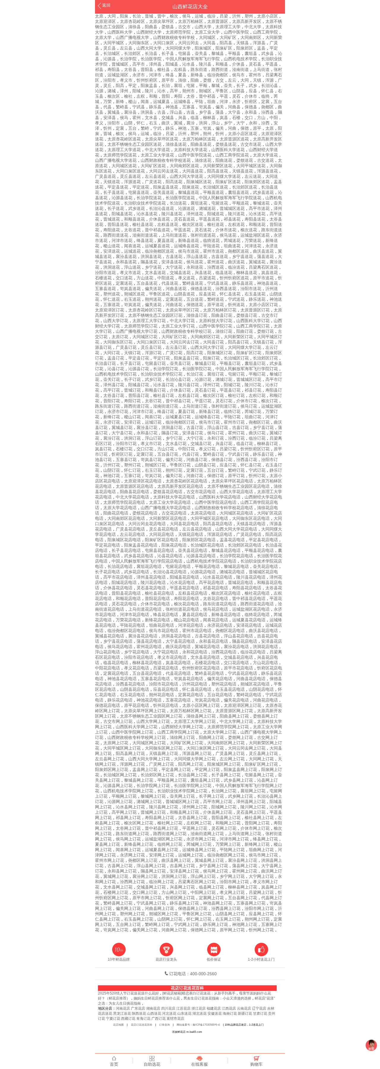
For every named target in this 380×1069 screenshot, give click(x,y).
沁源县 (109, 58)
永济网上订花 (132, 855)
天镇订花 (132, 352)
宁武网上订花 (186, 924)
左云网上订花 (232, 758)
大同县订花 (213, 342)
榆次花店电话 (186, 603)
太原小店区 (267, 16)
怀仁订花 (132, 470)
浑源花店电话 (219, 534)
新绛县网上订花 (138, 844)
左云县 (126, 48)
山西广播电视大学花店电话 (166, 507)
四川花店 (168, 1008)
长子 (240, 85)
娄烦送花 (244, 160)
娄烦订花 (265, 331)
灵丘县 (109, 48)
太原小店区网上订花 (201, 705)
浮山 (215, 123)
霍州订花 (236, 432)
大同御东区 (138, 42)
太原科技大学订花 (215, 320)
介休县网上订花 (217, 812)
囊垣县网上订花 (205, 780)
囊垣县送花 (238, 192)
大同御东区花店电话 (251, 518)
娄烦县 (168, 26)
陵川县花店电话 (250, 577)
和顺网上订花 (228, 823)
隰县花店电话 (244, 641)
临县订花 (244, 443)
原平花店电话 (136, 705)
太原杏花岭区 (132, 21)
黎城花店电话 (236, 566)
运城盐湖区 (117, 74)
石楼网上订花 (115, 892)
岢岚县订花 (151, 459)
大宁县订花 (122, 432)
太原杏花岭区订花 (145, 310)
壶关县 (201, 53)
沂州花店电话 (194, 684)
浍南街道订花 (165, 406)
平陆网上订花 (232, 849)
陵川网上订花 (252, 806)
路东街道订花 (107, 406)
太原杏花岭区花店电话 (186, 481)
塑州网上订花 (132, 913)
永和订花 (215, 438)
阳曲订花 (244, 331)
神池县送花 (267, 283)
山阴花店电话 (261, 689)
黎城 (215, 85)
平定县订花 (138, 358)
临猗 (265, 96)
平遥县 (271, 64)
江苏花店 (183, 1008)
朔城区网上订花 (163, 913)
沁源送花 (186, 208)
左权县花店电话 (192, 593)
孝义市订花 (151, 443)
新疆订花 (245, 1013)
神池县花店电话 (122, 678)
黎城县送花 (188, 192)
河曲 (232, 128)
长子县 (168, 53)
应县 (253, 90)
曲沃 (166, 123)
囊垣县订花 (255, 363)
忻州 (107, 128)
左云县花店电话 (196, 529)
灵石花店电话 (124, 603)
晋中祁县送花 (157, 229)
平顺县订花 (230, 363)
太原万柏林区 (190, 21)
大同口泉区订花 (151, 342)
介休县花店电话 (117, 587)
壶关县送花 (163, 192)
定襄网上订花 (211, 897)
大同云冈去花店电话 (147, 523)
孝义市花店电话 (171, 657)
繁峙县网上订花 (117, 903)
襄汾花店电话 (236, 646)
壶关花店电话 (265, 566)
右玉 (153, 123)
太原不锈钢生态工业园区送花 (134, 144)
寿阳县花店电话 (246, 587)
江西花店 (229, 1008)
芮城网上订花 (198, 844)
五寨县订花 (126, 459)
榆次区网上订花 (138, 823)
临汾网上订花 (161, 881)
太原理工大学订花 (149, 320)
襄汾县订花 (147, 427)
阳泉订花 (211, 358)
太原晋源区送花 (234, 139)
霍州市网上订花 (109, 860)
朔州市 (188, 90)
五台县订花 (167, 454)
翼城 (178, 123)
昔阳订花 (111, 400)
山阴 (128, 123)
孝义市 (126, 80)
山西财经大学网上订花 (182, 726)
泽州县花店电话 (151, 577)
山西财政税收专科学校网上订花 (136, 737)
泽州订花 (211, 384)
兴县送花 (203, 272)
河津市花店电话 (134, 614)
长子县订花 (130, 363)
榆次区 (113, 96)
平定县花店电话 (263, 539)
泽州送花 (194, 213)
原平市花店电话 (238, 668)
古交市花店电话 (201, 491)
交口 (249, 117)
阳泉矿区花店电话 (161, 539)
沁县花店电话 (169, 555)
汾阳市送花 (105, 272)
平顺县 (234, 53)
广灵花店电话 (248, 534)
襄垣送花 (199, 203)
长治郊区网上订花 (157, 774)
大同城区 (207, 37)
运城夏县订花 (178, 416)
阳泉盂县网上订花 (240, 769)
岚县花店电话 (178, 662)
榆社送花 (215, 224)
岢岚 (207, 128)
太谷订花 (153, 400)
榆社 (128, 96)
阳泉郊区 (244, 48)
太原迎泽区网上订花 (242, 705)
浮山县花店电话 (238, 636)
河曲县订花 (196, 459)
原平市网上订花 (147, 897)
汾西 (265, 123)
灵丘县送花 (130, 176)
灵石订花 (224, 400)
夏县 (182, 74)
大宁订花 (194, 438)
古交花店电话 (174, 513)
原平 (257, 128)
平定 (132, 85)
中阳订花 (186, 448)
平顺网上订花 (124, 796)
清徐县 (134, 26)
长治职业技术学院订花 (161, 374)
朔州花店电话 (161, 694)
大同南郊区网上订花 (226, 742)
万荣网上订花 (228, 844)
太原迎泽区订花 (109, 310)
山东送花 (184, 1013)
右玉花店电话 (132, 694)
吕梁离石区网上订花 (197, 881)
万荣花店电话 (128, 619)
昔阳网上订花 (257, 823)
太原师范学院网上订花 (228, 726)
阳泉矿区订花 (248, 352)
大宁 (240, 123)
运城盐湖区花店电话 (251, 609)
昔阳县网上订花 (225, 817)
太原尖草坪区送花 (161, 139)
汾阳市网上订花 (234, 881)
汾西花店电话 (223, 652)
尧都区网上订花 (142, 860)
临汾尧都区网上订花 (226, 855)
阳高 (120, 85)
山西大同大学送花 (186, 176)
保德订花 (215, 475)
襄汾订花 (111, 438)
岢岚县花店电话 (188, 678)
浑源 (269, 80)
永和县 (251, 112)
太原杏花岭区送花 (124, 139)
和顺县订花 (155, 390)
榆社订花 (236, 395)
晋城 (149, 16)
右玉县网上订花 (138, 919)
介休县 (238, 64)
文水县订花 (176, 443)
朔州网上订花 (257, 919)
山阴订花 (111, 470)
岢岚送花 (132, 304)
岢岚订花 (153, 475)
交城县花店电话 (238, 657)
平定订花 (161, 358)
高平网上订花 (124, 812)
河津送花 (253, 245)
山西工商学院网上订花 (178, 732)
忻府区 (251, 101)
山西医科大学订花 (253, 320)
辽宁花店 (259, 1008)
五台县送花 (147, 283)
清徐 (182, 80)
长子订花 (132, 379)
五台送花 (194, 299)
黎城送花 (261, 203)
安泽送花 (111, 251)
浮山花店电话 (107, 652)
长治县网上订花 (192, 774)
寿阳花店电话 (186, 598)
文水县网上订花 (117, 887)
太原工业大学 (207, 32)
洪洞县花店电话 (176, 636)
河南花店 (123, 1008)
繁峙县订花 (213, 454)
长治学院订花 (165, 368)
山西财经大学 (149, 32)
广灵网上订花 (161, 764)
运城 (199, 16)
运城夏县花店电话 (248, 619)
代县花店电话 (178, 673)
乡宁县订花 (263, 427)
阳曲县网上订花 (234, 716)
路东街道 (199, 69)
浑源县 (259, 42)
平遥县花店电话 (184, 587)
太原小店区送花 (242, 133)
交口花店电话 (236, 662)
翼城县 (113, 112)
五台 (132, 128)
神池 (182, 128)
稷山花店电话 (186, 619)
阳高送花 (174, 181)
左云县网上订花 (109, 758)
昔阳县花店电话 (126, 593)
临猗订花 (232, 411)
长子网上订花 (211, 796)
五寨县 (188, 106)
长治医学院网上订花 (192, 785)
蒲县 (220, 112)
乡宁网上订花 (232, 876)
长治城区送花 (215, 187)
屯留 (190, 85)
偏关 (220, 106)
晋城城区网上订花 (182, 801)
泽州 (124, 90)
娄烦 (207, 80)
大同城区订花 (144, 336)
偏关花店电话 (219, 678)
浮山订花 (153, 438)
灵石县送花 (184, 219)
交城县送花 (180, 272)
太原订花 (120, 336)
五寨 (195, 128)
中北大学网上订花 (236, 721)
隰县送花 (149, 261)
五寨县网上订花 (250, 903)
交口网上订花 (144, 892)
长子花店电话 (107, 571)
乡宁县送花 (242, 256)
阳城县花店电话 (184, 577)
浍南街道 (240, 69)
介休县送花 (159, 219)
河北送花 (169, 1013)
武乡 (253, 85)
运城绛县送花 (186, 245)
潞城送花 (207, 208)
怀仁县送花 (230, 294)
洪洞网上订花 (174, 876)
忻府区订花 (122, 454)
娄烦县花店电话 (167, 491)
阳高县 (226, 42)
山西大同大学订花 (207, 347)
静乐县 (155, 106)
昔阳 (166, 96)
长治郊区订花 (265, 358)
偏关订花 (174, 459)
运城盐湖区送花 (255, 235)
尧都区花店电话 (230, 630)
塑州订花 (132, 465)
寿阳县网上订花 (159, 817)
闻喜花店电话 (215, 619)
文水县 (151, 117)
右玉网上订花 (228, 919)
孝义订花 (207, 448)
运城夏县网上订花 (161, 849)
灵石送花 (203, 229)
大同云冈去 (188, 42)
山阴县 (238, 90)
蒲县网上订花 (244, 865)
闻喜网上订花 (128, 849)
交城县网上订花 (151, 887)
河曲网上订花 (174, 929)
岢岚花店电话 (207, 700)
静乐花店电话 (119, 700)
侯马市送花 (188, 251)
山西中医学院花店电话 (215, 502)
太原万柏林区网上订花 (190, 710)
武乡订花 (153, 379)
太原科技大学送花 (190, 149)
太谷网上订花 (128, 828)
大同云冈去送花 (163, 171)
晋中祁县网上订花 (161, 828)
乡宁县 (205, 112)
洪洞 (203, 123)
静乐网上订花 (215, 924)
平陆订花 (232, 416)
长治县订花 (105, 363)
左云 (232, 80)
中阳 (274, 117)
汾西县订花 (246, 459)
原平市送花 (263, 277)
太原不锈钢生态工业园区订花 (155, 315)
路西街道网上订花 (169, 833)
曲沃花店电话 (178, 646)
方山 (261, 117)
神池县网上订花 (217, 903)
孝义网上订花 (232, 892)
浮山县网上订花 (151, 865)
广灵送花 (153, 181)
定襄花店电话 (115, 673)
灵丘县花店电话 (163, 529)
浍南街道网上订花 (207, 833)
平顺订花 (257, 374)
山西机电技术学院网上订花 (128, 790)
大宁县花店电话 (180, 641)
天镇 (257, 80)
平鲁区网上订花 (196, 913)
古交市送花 (250, 144)
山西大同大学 (149, 48)
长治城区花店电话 (207, 545)
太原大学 (103, 37)
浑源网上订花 (132, 764)
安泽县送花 (172, 261)
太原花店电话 (203, 513)
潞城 (111, 90)
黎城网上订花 (153, 796)
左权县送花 (167, 224)
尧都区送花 (238, 251)
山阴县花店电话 (134, 689)
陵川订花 (253, 384)
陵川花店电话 (153, 582)
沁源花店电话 (203, 571)
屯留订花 (236, 374)
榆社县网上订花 (259, 817)
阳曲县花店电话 (134, 491)
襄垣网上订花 (252, 790)
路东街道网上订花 (132, 833)
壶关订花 (111, 379)
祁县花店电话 (215, 587)
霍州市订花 (234, 422)
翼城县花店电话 (109, 636)
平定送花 (140, 187)
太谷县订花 (113, 395)
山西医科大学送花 (228, 149)
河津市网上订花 (234, 839)
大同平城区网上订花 (122, 748)
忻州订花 (257, 475)
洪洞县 (147, 112)
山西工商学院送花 (232, 155)
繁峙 (145, 128)
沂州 (236, 16)
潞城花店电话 (232, 571)
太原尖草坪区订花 (182, 310)
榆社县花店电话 (159, 593)
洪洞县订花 (172, 427)
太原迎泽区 (105, 21)
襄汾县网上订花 (242, 860)
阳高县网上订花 (130, 753)
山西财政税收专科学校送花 (166, 160)
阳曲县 (151, 26)
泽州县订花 (113, 384)
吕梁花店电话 (165, 668)
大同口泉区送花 (130, 171)
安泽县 (109, 117)
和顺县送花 (134, 219)
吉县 (190, 112)
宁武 (157, 128)
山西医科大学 (119, 32)
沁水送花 (257, 213)
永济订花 (111, 422)
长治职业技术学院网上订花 (182, 790)
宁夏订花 (113, 1018)
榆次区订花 (213, 395)
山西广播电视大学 (132, 37)
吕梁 (224, 16)
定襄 (265, 101)
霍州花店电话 (149, 646)
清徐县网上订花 (201, 716)
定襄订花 (145, 454)
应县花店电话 (165, 689)
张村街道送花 (203, 235)
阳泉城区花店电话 (124, 539)
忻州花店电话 (165, 705)
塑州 (249, 16)
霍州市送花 (213, 251)
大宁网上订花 (261, 876)
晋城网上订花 (153, 812)
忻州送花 (236, 304)
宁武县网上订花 (151, 903)
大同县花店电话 (184, 523)
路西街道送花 (115, 235)
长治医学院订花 (196, 368)
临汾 (211, 16)
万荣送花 (253, 240)
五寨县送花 (105, 288)
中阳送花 (165, 277)
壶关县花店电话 (192, 550)
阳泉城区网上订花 (223, 764)
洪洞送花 (111, 267)
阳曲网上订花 (211, 737)
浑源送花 (132, 181)
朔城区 (205, 90)
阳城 (136, 90)
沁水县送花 (147, 213)
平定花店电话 (107, 545)
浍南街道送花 (144, 235)
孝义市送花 (130, 272)
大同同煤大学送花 (223, 176)
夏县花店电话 (194, 614)
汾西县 (267, 112)
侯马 (186, 16)
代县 (107, 106)
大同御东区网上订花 (163, 748)
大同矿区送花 (153, 165)
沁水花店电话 (182, 582)
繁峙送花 (215, 299)
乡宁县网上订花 (213, 865)
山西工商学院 (265, 32)
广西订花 (158, 1018)
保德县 (251, 106)
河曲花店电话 (265, 700)
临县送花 (224, 272)
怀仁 (141, 123)
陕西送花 (139, 1013)
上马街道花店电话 (145, 609)
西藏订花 (128, 1018)
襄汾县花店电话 (142, 636)
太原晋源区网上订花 (234, 710)
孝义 (99, 123)
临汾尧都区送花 (159, 251)
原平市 (168, 80)
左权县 (180, 69)
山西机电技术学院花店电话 (211, 561)
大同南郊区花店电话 (126, 518)
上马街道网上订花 (244, 833)
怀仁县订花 (250, 465)
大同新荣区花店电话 (167, 518)
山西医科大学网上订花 (136, 726)
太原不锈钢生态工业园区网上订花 (151, 716)
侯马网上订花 (128, 839)
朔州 (207, 133)
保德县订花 (221, 459)
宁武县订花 (238, 454)
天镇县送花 (242, 171)
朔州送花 (153, 299)
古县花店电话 (207, 636)
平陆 (199, 101)
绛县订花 (165, 411)
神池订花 (111, 475)
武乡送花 (136, 208)
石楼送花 (103, 277)
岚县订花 (103, 448)
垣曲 (211, 101)
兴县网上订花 (182, 887)
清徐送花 (203, 160)
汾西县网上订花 (225, 908)
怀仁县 (267, 90)
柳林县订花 (267, 443)
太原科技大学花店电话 (174, 497)
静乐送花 (257, 299)
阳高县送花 (217, 171)
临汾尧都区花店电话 (126, 630)
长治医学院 (151, 58)
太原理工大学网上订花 (195, 721)
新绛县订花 (209, 411)
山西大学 (203, 26)
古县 (161, 112)
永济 (236, 101)
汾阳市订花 (126, 443)
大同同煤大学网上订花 (195, 758)
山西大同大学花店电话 (236, 529)
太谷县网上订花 (192, 817)
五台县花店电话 (147, 673)
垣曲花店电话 (161, 625)
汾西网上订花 (132, 881)
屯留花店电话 (178, 566)
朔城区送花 (134, 294)
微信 (371, 1046)
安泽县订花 (192, 432)
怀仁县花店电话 (196, 689)
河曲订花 (194, 475)
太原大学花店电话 (120, 507)
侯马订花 (248, 406)
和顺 (153, 96)
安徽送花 (215, 1013)
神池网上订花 (244, 924)
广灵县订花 (126, 347)
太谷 (190, 96)
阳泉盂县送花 (165, 187)
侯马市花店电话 (163, 630)
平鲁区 (222, 90)
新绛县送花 (188, 240)
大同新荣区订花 (238, 336)
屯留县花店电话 (159, 550)
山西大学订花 (115, 320)
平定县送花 (117, 187)
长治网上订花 (223, 790)
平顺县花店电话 (259, 550)
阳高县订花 (238, 342)
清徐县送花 (176, 144)
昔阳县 (147, 69)
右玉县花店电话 (230, 689)
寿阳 (178, 96)
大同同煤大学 (178, 48)
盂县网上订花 (144, 769)
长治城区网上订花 (120, 774)
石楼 (236, 117)
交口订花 (145, 448)
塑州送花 (111, 294)
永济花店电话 (219, 625)
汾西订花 (236, 438)
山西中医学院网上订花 (132, 732)
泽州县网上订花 (250, 801)
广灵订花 (174, 352)
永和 (253, 123)
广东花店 (138, 1008)
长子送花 (115, 208)
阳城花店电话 (124, 582)
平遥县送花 (209, 219)
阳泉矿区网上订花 (261, 764)
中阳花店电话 (107, 668)
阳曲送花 (224, 160)
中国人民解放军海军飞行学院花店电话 (147, 561)
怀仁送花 (111, 299)
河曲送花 (174, 304)
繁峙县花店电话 (209, 673)
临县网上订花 (211, 887)
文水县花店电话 (205, 657)
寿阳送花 (111, 229)
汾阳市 (109, 80)
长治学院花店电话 (236, 555)
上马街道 (261, 69)
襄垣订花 (215, 374)
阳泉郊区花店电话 (199, 539)
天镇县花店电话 (250, 523)
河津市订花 (142, 411)
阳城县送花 (122, 213)
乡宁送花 (153, 267)
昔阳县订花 (138, 395)
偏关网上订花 (128, 908)
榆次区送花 (192, 224)
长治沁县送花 (161, 208)
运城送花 (132, 251)
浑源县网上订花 (196, 753)
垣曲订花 (253, 416)
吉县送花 (219, 256)
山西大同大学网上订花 (149, 758)
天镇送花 (111, 181)
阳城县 (172, 64)
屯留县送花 (138, 192)
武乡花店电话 (136, 571)
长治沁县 (269, 85)
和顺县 (222, 64)
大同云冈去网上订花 (246, 748)
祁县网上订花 (128, 817)
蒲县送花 (265, 256)
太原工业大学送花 (157, 155)
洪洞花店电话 (265, 646)
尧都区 (267, 106)
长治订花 (194, 374)
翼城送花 (257, 261)
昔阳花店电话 (157, 598)
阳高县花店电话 (217, 523)
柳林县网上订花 (242, 887)
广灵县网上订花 (230, 753)
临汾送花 (236, 267)
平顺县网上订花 (171, 780)
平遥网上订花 (194, 828)
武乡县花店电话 (138, 555)
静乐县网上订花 (184, 903)
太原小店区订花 (263, 304)
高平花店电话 (211, 582)
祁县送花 (232, 219)
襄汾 (190, 123)
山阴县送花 (184, 294)
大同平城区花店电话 (209, 518)
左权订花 (257, 395)
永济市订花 (117, 411)
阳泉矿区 (224, 48)
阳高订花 (194, 352)
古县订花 (194, 427)
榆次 (174, 16)
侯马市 (238, 74)
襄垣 (178, 85)
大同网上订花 (261, 758)
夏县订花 (186, 411)
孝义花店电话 (136, 668)
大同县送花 (192, 171)
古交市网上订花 (117, 721)
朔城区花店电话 (255, 684)
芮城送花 (232, 240)
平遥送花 (182, 229)
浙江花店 (198, 1008)
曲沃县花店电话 (263, 630)
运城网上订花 (190, 855)
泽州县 (155, 64)
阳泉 (124, 16)
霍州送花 (215, 261)
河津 (224, 101)
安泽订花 (132, 422)
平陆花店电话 (132, 625)
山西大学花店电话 (236, 491)
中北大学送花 (157, 149)
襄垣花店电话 (149, 566)
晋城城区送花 (232, 208)
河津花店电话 (190, 625)
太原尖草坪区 (161, 21)
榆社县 (163, 69)
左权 (141, 96)
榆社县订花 (163, 395)
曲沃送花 (236, 261)
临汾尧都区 (217, 74)
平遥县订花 (230, 390)
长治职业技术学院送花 (145, 203)
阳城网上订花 (223, 806)
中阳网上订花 (203, 892)
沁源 (99, 90)
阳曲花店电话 (115, 513)
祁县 (99, 69)
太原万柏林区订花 (219, 310)
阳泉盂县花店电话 (140, 545)
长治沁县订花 (178, 379)
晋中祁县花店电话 (248, 598)
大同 (111, 16)
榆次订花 (269, 400)
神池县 (172, 106)
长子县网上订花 (225, 774)
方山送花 (145, 277)
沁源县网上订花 (117, 785)
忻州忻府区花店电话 (201, 668)
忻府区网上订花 (180, 897)
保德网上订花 (203, 929)
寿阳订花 (132, 400)
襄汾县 (130, 112)
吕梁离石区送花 (263, 267)
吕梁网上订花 (261, 892)
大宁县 (234, 112)
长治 (136, 16)
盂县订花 (115, 358)
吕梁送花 (207, 277)
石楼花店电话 (207, 662)
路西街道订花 (136, 406)
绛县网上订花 (265, 839)
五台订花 (215, 470)
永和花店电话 (194, 652)
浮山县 (176, 112)
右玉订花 (153, 470)
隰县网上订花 (153, 871)
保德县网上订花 (192, 908)
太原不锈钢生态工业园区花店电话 (238, 486)
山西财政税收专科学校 (174, 37)
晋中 (161, 16)
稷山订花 (132, 416)
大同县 (209, 42)
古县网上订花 (119, 865)
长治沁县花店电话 (169, 571)
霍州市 (255, 74)
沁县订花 (115, 368)
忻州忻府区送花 (234, 277)
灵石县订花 (205, 390)
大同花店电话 (161, 534)
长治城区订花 (236, 358)
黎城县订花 (205, 363)
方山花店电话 (265, 662)
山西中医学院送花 (194, 155)
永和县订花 (147, 432)
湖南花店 (153, 1008)
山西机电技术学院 (240, 58)
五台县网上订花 (242, 897)
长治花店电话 (119, 566)
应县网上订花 (261, 913)
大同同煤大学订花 (244, 347)
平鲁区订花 (180, 465)
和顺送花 (257, 224)
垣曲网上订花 (261, 849)
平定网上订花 (207, 769)
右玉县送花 (255, 294)
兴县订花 (224, 443)
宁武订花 (257, 470)
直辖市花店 (175, 1018)
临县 (195, 117)
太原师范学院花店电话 (124, 502)
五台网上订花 (128, 924)
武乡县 (267, 53)
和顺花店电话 (128, 598)
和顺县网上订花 (184, 812)
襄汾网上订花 (144, 876)
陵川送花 (236, 213)
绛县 (170, 74)
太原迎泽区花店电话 (143, 481)
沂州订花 (111, 465)
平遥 (224, 96)
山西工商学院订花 (253, 326)
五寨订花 (132, 475)
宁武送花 (236, 299)
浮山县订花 (217, 427)
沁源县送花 (122, 197)
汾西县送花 (226, 288)
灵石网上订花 (223, 828)
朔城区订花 (155, 465)
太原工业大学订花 (178, 326)
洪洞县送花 (151, 256)
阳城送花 (215, 213)
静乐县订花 (263, 454)
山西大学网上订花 (153, 721)
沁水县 (188, 64)
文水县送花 (155, 272)
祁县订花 (253, 390)
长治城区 (111, 53)
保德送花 (194, 304)
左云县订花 (176, 347)
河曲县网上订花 (159, 908)
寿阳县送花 (255, 219)
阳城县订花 (138, 384)
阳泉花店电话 (174, 545)
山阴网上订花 (169, 919)
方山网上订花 (174, 892)
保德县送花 (201, 288)
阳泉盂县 (149, 85)
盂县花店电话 (232, 539)
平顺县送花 (213, 192)
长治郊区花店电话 (244, 545)
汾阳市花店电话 (138, 657)
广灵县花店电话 (130, 529)
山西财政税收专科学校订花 (186, 331)
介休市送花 (226, 229)
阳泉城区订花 (219, 352)
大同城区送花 (124, 165)
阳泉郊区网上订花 (111, 769)
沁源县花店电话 (201, 555)
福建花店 (214, 1008)
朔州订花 (174, 470)
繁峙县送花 (192, 283)
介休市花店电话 (155, 603)
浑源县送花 (267, 171)
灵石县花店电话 (151, 587)
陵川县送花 (172, 213)
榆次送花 (248, 229)
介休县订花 (180, 390)
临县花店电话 (115, 662)
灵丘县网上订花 (263, 753)
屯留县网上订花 (259, 774)
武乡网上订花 (240, 796)
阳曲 (195, 80)
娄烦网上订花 (240, 737)
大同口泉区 (163, 42)
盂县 (261, 48)
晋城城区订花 (248, 379)
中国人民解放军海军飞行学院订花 (247, 368)
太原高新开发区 (246, 21)
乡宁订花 (174, 438)
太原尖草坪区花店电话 (232, 481)
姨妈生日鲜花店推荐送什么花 (157, 998)
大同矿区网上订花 (186, 742)
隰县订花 (170, 432)
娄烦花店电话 (144, 513)
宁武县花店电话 (242, 673)
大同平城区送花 (250, 165)
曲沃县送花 (263, 251)
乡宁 (228, 123)
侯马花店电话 (215, 609)
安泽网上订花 (161, 855)
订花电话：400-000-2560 (193, 973)
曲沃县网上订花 (176, 860)
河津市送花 (122, 240)
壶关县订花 (180, 363)
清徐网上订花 (182, 737)
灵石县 (255, 64)
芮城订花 (253, 411)
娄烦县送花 (226, 144)
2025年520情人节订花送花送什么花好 (128, 993)
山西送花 (154, 1013)
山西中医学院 (236, 32)
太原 (99, 16)
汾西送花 (215, 267)
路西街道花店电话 (257, 603)
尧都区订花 (259, 422)
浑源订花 (153, 352)
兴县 (182, 117)
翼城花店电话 (207, 646)
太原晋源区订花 (255, 310)
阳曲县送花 (201, 144)
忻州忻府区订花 (255, 448)
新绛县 (197, 74)
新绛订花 (111, 416)
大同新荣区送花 (217, 165)
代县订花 (190, 454)
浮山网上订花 (203, 876)
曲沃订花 (257, 432)
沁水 (161, 90)
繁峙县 (122, 106)
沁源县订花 (138, 368)
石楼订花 (124, 448)
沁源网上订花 (119, 801)
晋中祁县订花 (178, 400)
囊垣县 (251, 53)
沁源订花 (203, 379)
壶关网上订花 (182, 796)
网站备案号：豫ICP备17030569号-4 (198, 1024)
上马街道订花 (194, 406)
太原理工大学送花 (124, 149)
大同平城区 (113, 42)
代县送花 (170, 283)
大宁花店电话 (165, 652)
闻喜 (145, 101)
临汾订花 (257, 438)
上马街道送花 (174, 235)
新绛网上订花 (257, 844)
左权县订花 (188, 395)
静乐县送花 (242, 283)
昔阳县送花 (117, 224)
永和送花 (194, 267)
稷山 (132, 101)
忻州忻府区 (147, 80)
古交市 (184, 26)
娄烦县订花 (246, 315)
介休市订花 (246, 400)
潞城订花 (224, 379)
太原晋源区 (217, 21)
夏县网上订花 (107, 844)
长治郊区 (132, 53)
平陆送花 (211, 245)
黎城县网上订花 (138, 780)
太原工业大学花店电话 (170, 502)
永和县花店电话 (213, 641)
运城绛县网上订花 (199, 849)
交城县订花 (201, 443)
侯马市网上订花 (263, 855)
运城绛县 (182, 101)
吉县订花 (240, 427)
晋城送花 (111, 219)
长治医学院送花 (180, 197)
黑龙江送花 (122, 1013)
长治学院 (128, 58)
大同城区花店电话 (236, 513)
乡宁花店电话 (136, 652)
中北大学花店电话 (132, 497)
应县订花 (228, 465)
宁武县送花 (217, 283)
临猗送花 (211, 240)
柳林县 (209, 117)
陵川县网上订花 (163, 806)
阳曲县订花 (221, 315)
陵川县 (205, 64)
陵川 (149, 90)
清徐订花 (224, 331)
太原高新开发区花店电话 (180, 486)
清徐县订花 (196, 315)
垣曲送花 (232, 245)
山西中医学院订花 (215, 326)
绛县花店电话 (165, 614)
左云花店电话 (132, 534)
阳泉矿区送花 (228, 181)
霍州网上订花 (244, 871)
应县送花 (207, 294)
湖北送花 (199, 1013)
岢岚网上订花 (115, 929)
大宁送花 (174, 267)
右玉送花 (132, 299)
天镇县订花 (263, 342)
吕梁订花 (228, 448)
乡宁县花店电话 (117, 641)
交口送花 (124, 277)
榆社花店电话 (257, 593)
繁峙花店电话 (248, 694)
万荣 (107, 101)
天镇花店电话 (190, 534)
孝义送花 (186, 277)
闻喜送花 (132, 245)
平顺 (203, 85)
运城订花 (153, 422)
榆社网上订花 (169, 823)
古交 (220, 80)
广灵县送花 (105, 176)
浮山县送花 (196, 256)
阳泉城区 (203, 48)
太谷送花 (132, 229)
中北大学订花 (182, 320)
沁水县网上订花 (130, 806)
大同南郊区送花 (184, 165)
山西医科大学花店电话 (219, 497)
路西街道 (219, 69)
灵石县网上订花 (250, 812)
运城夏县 (161, 101)
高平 (174, 90)
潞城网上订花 (149, 801)
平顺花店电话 (207, 566)
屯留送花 (219, 203)
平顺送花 (240, 203)
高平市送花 (259, 208)
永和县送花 (126, 261)
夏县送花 (165, 240)
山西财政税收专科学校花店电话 (224, 507)
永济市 (138, 74)
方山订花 (165, 448)
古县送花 (174, 256)
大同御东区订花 (117, 342)
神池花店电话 (149, 700)
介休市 (251, 96)
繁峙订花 (236, 470)
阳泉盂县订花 (186, 358)
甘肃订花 (260, 1013)
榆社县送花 (142, 224)
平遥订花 (203, 400)
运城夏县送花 (157, 245)
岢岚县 (205, 106)
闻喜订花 (153, 416)
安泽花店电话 (248, 625)
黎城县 (217, 53)
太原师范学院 (178, 32)
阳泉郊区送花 (257, 181)
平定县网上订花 (176, 769)
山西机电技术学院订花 (116, 374)
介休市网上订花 (255, 828)
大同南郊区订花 (205, 336)
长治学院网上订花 (153, 785)
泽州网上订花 (194, 806)
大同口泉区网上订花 (205, 748)
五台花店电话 (219, 694)
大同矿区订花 (174, 336)
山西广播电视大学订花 (136, 331)
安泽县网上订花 (184, 871)
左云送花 (253, 176)
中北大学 (253, 26)
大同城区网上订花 (149, 742)
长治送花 (178, 203)
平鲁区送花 (159, 294)
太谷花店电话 (215, 598)
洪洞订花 (132, 438)
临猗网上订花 (169, 844)
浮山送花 (132, 267)
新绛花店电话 (157, 619)
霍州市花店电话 (196, 630)
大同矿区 (228, 37)
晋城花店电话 (240, 582)
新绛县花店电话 (225, 614)
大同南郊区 (250, 37)
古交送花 (265, 160)
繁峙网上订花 (157, 924)
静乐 (170, 128)
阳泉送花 (190, 187)
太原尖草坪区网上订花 (145, 710)
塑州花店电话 (223, 684)
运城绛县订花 (207, 416)
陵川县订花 (188, 384)
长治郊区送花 (244, 187)
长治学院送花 (149, 197)
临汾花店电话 (252, 652)
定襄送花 (124, 283)
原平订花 (236, 475)
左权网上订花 (198, 823)
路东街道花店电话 (219, 603)
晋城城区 (120, 64)
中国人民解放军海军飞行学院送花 (230, 197)
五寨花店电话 (178, 700)
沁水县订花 (163, 384)
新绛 (120, 101)
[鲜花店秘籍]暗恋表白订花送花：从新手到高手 (198, 993)
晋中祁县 (207, 96)
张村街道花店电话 (182, 609)
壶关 (228, 85)
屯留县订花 (155, 363)
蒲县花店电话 (149, 641)
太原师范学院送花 (120, 155)
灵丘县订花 (151, 347)
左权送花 (236, 224)
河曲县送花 (176, 288)
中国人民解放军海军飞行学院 (193, 58)
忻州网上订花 (261, 929)
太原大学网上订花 (219, 732)
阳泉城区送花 (198, 181)
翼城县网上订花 (209, 860)
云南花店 (244, 1008)
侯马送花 (228, 235)
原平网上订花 (232, 929)
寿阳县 (113, 69)
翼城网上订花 (115, 876)
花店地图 (118, 1024)
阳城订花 (232, 384)
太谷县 (130, 69)
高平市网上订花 (217, 801)
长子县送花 (113, 192)
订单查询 (164, 1024)
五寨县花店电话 (155, 678)
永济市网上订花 (201, 839)
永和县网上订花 (122, 871)
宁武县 (138, 106)
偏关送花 (153, 288)
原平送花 (215, 304)
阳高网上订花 (190, 764)
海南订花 (230, 1013)
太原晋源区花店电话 (134, 486)
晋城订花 (132, 390)
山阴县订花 (205, 465)
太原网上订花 (115, 742)
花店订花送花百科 (141, 1024)
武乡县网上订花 (238, 780)
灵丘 (107, 85)
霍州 (136, 117)
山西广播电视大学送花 (116, 160)
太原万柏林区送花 (199, 139)
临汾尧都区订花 (180, 422)
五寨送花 (111, 304)
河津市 (155, 74)
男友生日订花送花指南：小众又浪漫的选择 (217, 998)
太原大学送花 (265, 155)
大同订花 (111, 352)
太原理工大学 (228, 26)
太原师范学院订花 (140, 326)
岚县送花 (269, 272)
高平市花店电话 (117, 577)
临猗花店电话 (257, 614)
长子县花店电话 (126, 550)
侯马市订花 (209, 422)
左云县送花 (155, 176)
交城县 (168, 117)
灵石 (236, 96)
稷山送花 (111, 245)
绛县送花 (145, 240)
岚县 (224, 117)
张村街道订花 (223, 406)
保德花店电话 (107, 705)
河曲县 (234, 106)
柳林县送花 (246, 272)
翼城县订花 (122, 427)
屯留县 (184, 53)
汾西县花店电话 (130, 684)
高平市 (138, 64)
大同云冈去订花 (184, 342)
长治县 (151, 53)
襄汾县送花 (126, 256)
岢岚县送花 (130, 288)
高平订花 (111, 390)
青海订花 (143, 1018)
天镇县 (242, 42)
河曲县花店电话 (250, 678)
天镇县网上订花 (163, 753)
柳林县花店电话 (147, 662)
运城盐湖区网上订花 (163, 839)
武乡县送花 (263, 192)
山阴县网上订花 (230, 913)
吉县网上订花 (182, 865)
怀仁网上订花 (198, 919)
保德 (244, 128)
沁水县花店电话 (217, 577)
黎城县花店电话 (225, 550)
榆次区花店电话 (225, 593)
